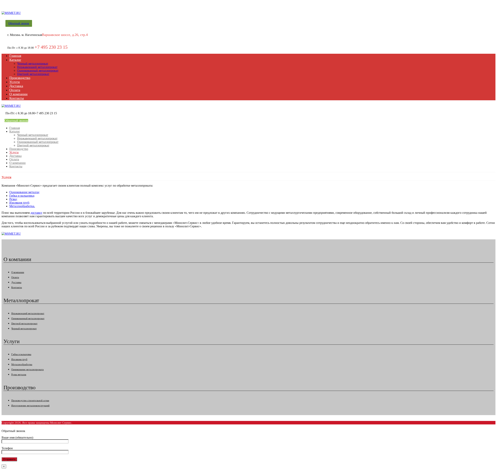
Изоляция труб (19, 359)
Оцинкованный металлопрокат (27, 318)
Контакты (16, 287)
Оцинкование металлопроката (27, 369)
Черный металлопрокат (24, 328)
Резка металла (18, 374)
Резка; (13, 199)
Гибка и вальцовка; (22, 195)
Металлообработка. (22, 206)
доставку (36, 212)
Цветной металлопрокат (24, 323)
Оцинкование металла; (24, 192)
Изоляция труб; (19, 202)
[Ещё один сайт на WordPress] (11, 13)
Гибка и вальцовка (21, 354)
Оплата (15, 277)
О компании (17, 272)
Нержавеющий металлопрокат (27, 313)
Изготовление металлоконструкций (30, 405)
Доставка (16, 282)
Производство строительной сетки (30, 400)
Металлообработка (21, 364)
